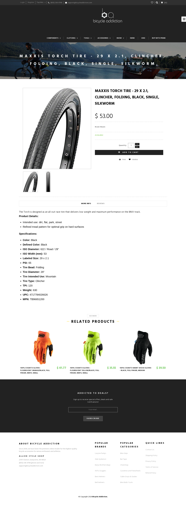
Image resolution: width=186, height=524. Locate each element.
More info (86, 203)
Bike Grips (124, 453)
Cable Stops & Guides (128, 476)
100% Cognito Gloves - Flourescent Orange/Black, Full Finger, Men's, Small (35, 370)
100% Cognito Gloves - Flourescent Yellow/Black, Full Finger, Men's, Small (84, 370)
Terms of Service (152, 467)
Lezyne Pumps (100, 453)
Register (31, 2)
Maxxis (102, 127)
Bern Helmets (100, 476)
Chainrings (124, 465)
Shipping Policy (151, 455)
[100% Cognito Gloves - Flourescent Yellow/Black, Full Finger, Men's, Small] (93, 347)
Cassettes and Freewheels (130, 470)
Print (124, 159)
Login (22, 2)
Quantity (122, 145)
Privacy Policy (151, 461)
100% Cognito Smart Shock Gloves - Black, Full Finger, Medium (135, 369)
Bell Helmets (99, 482)
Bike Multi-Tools (126, 482)
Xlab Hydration (100, 459)
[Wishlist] (152, 2)
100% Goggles (100, 470)
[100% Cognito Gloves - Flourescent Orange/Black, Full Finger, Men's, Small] (43, 347)
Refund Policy (151, 473)
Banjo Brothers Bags (102, 465)
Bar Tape (123, 459)
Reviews (101, 203)
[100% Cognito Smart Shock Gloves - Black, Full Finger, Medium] (143, 347)
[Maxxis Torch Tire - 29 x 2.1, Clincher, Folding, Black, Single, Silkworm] (30, 182)
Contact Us (150, 449)
